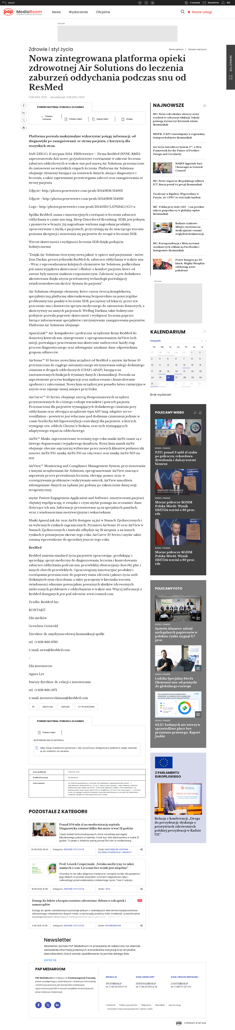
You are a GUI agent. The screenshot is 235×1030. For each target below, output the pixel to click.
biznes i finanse (162, 448)
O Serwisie (110, 1005)
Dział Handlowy (145, 977)
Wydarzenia (78, 12)
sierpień (155, 341)
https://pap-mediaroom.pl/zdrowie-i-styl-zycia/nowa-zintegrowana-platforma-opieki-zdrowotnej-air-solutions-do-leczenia (88, 749)
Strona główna (176, 49)
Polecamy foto (168, 588)
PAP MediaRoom (113, 925)
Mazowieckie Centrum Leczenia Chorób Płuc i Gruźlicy (115, 851)
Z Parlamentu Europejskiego (168, 774)
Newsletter (231, 63)
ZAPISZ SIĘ (50, 960)
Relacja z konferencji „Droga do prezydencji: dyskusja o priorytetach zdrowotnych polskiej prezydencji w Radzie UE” (178, 826)
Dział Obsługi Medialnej (184, 977)
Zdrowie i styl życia (197, 49)
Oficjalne (103, 12)
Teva (107, 889)
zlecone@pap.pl (113, 983)
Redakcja (111, 977)
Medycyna (48, 706)
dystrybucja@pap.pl (146, 983)
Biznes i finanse (162, 624)
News (56, 12)
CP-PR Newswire (86, 706)
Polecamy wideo (169, 412)
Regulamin (146, 1005)
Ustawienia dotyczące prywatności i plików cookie (129, 1009)
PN (33, 706)
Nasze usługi (202, 12)
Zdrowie (65, 706)
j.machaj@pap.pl (179, 983)
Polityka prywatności (128, 1005)
